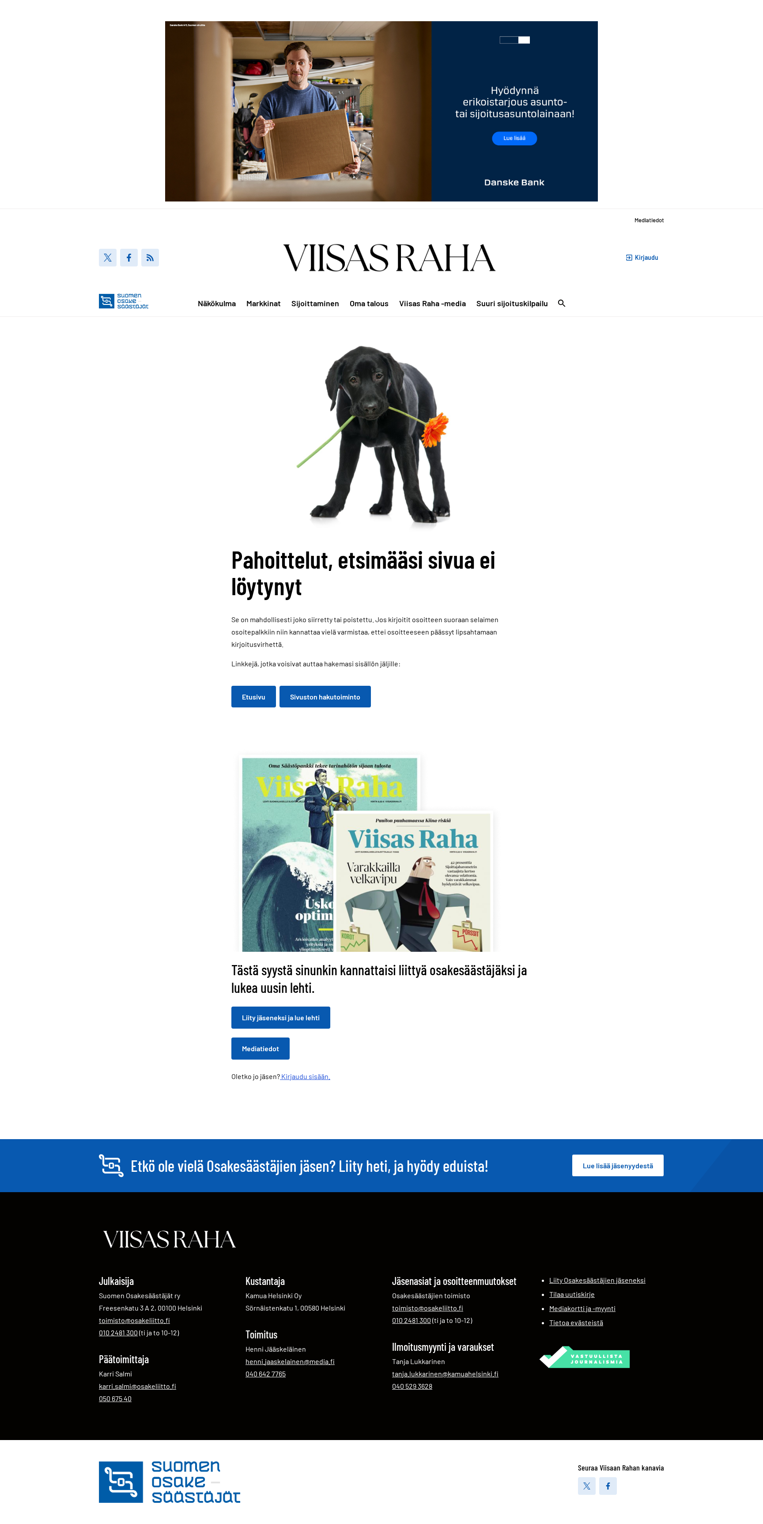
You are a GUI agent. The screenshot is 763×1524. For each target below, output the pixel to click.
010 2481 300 (118, 1332)
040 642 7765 (266, 1373)
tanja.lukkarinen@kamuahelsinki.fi (445, 1373)
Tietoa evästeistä (576, 1322)
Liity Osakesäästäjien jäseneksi (597, 1280)
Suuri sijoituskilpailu (512, 303)
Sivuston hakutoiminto (325, 696)
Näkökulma (217, 303)
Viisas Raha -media (432, 303)
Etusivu (253, 696)
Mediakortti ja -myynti (582, 1308)
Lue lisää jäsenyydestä (618, 1165)
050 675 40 (115, 1398)
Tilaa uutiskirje (572, 1294)
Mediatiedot (649, 220)
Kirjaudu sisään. (305, 1076)
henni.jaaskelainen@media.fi (290, 1361)
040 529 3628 (412, 1385)
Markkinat (263, 303)
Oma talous (369, 303)
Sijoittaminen (315, 303)
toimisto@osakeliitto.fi (134, 1320)
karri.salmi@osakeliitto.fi (137, 1386)
